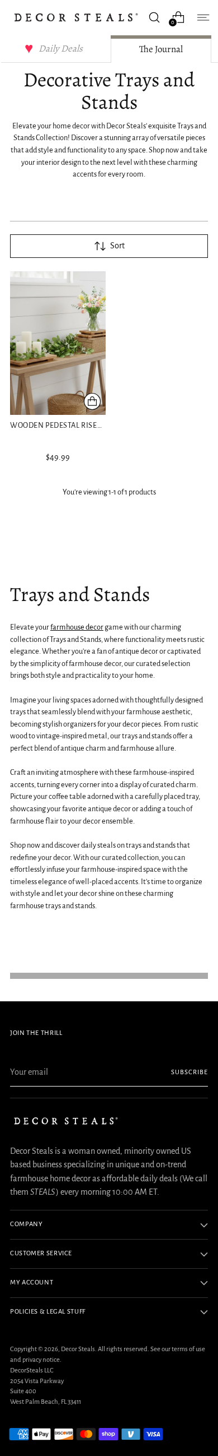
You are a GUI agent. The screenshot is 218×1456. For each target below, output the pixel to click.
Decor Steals (78, 1349)
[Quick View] (92, 401)
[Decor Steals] (76, 17)
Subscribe (189, 1072)
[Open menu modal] (202, 17)
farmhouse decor (76, 627)
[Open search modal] (154, 17)
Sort (117, 245)
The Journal (161, 49)
